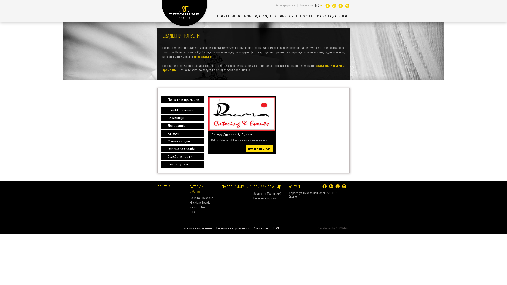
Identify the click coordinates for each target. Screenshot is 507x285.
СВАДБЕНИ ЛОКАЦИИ (274, 16)
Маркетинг (261, 228)
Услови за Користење (198, 228)
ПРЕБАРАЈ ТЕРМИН (225, 16)
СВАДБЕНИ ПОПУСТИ (300, 16)
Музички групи (179, 141)
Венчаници (176, 118)
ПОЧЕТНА (163, 187)
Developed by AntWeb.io (333, 228)
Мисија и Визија (200, 202)
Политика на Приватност (232, 228)
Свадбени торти (180, 156)
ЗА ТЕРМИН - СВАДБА (249, 16)
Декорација (176, 126)
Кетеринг (175, 133)
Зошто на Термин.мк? (268, 193)
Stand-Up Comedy (181, 110)
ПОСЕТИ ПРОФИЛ (259, 148)
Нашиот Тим (198, 207)
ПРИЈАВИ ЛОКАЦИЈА (325, 16)
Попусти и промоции (183, 99)
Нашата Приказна (201, 198)
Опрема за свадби (181, 149)
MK (317, 5)
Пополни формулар (266, 198)
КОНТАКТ (344, 16)
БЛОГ (193, 212)
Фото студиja (178, 164)
